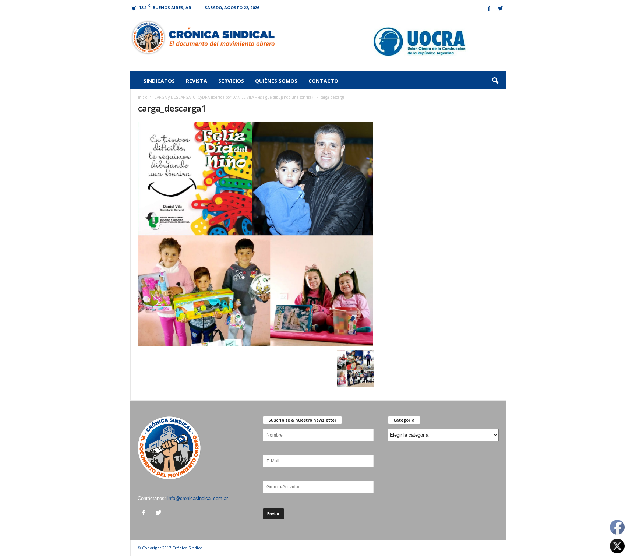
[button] (495, 81)
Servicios (231, 80)
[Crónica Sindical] (202, 37)
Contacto (323, 80)
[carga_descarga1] (256, 234)
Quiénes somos (276, 80)
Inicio (142, 97)
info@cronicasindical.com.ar (197, 498)
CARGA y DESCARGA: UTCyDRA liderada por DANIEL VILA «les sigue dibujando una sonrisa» (234, 97)
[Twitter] (500, 9)
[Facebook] (489, 9)
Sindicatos (159, 80)
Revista (196, 80)
